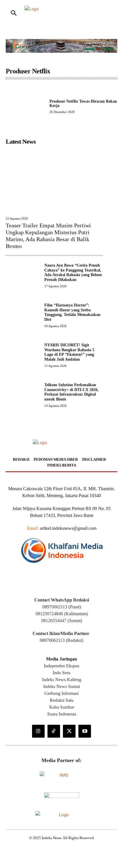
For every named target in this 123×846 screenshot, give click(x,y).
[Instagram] (38, 731)
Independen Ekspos (61, 665)
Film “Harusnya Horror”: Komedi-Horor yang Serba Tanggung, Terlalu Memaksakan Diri (72, 312)
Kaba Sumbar (61, 707)
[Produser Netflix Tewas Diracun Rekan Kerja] (25, 106)
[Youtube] (84, 731)
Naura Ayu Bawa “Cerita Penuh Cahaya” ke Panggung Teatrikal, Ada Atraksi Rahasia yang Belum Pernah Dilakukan (73, 272)
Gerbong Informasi (61, 693)
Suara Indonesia (61, 714)
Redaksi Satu (62, 700)
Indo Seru (61, 672)
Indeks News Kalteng (61, 679)
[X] (69, 731)
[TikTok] (53, 731)
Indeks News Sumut (61, 686)
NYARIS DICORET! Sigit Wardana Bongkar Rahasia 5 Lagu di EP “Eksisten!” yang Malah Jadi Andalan (69, 352)
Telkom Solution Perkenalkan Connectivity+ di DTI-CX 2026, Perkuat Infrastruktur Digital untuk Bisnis (71, 392)
